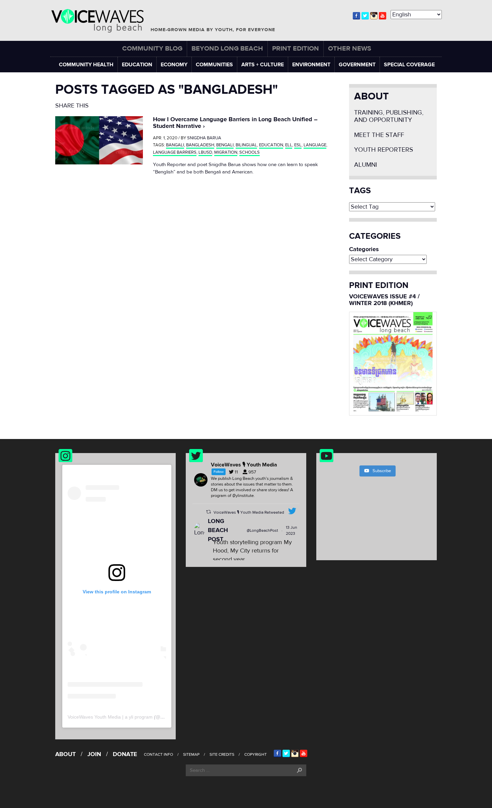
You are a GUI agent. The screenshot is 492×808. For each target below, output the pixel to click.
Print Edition (295, 48)
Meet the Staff (379, 135)
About (371, 96)
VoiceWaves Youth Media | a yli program (110, 717)
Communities (214, 64)
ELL (288, 145)
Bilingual (246, 145)
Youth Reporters (383, 150)
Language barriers (174, 152)
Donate (125, 754)
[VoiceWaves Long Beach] (100, 20)
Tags (360, 191)
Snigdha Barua (204, 138)
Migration (225, 152)
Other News (349, 48)
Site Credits (222, 754)
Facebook (356, 16)
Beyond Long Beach (227, 48)
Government (357, 64)
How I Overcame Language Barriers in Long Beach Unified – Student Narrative (235, 123)
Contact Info (158, 754)
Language (315, 145)
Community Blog (152, 48)
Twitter (365, 16)
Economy (174, 64)
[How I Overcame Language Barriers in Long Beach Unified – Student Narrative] (99, 140)
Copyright (255, 754)
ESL (298, 145)
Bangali (175, 145)
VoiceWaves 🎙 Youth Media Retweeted (249, 512)
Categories (364, 249)
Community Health (86, 64)
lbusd (205, 152)
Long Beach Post (218, 530)
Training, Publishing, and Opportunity (388, 116)
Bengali (225, 145)
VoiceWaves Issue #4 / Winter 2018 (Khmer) (384, 300)
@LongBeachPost (262, 530)
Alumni (365, 165)
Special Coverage (409, 64)
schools (249, 152)
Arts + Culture (262, 64)
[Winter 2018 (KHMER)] (393, 363)
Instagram (374, 16)
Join (94, 754)
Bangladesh (200, 145)
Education (137, 64)
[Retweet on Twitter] (208, 511)
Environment (311, 64)
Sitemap (191, 754)
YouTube (383, 16)
